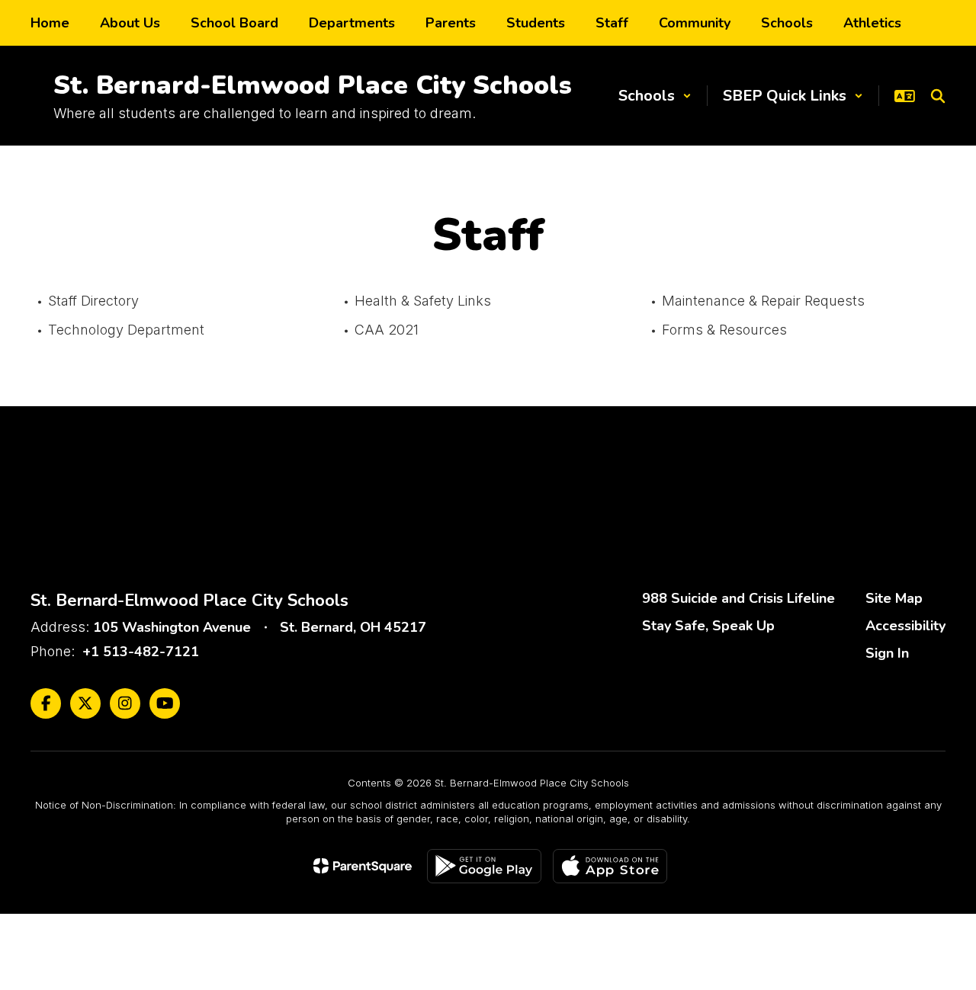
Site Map (894, 598)
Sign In (887, 653)
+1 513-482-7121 (140, 651)
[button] (655, 95)
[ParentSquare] (363, 865)
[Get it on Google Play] (484, 866)
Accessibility (905, 626)
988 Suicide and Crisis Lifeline (738, 598)
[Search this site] (938, 96)
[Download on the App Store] (610, 866)
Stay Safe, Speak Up (708, 626)
